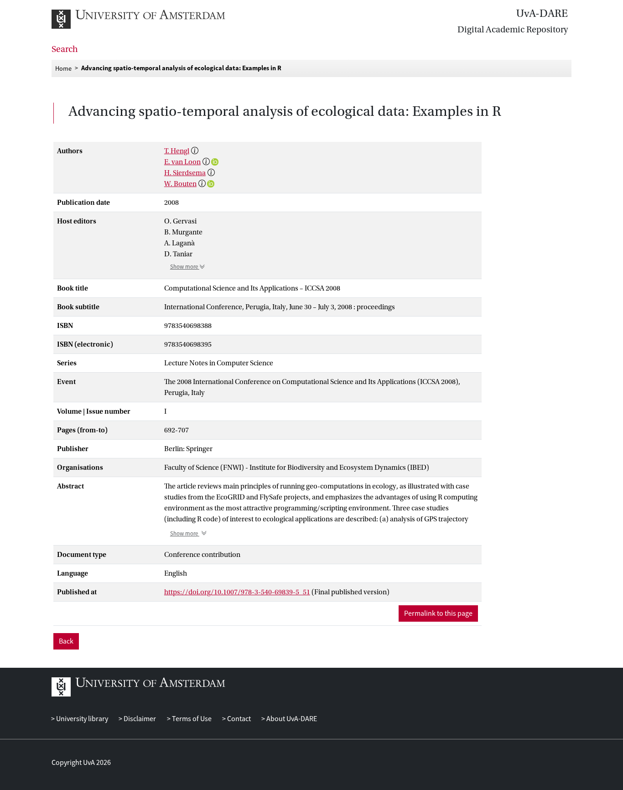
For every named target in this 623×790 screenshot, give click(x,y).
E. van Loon (182, 162)
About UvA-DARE (291, 718)
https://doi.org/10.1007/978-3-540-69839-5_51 (237, 592)
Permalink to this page (438, 613)
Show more (184, 266)
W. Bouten (180, 184)
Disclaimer (139, 718)
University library (81, 718)
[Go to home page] (148, 19)
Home (63, 68)
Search (65, 49)
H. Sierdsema (185, 173)
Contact (238, 718)
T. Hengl (176, 151)
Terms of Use (191, 718)
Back (66, 641)
